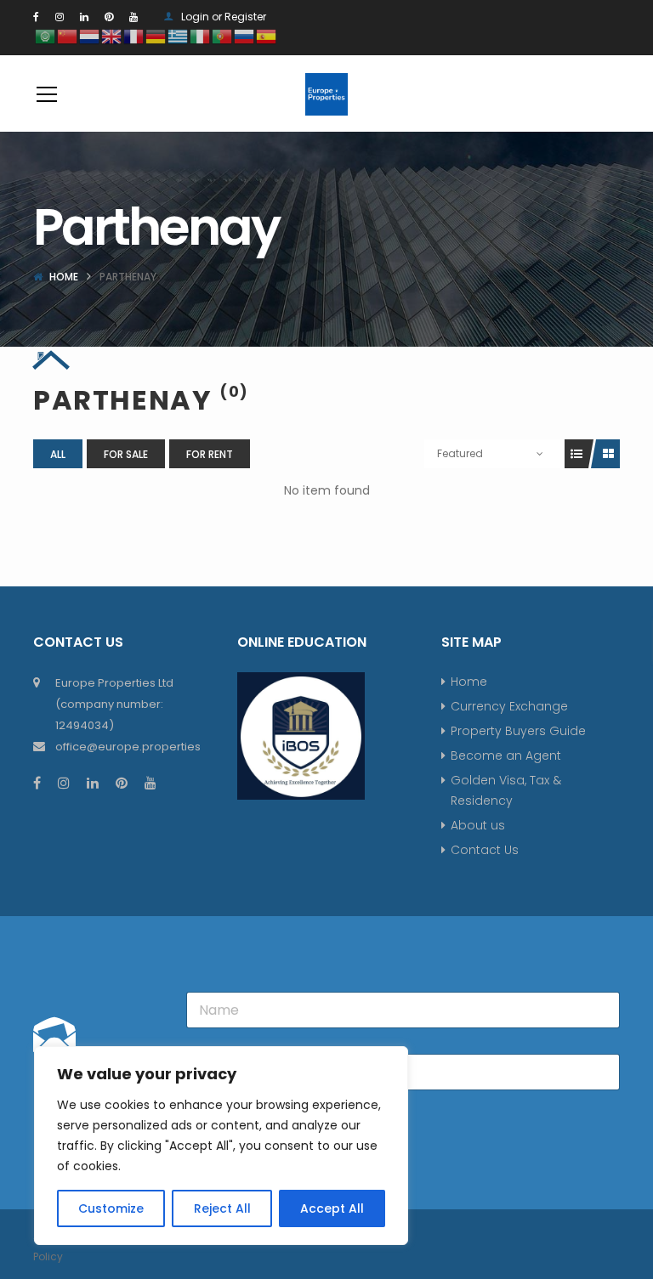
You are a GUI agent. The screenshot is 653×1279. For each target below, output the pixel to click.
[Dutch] (90, 35)
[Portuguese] (223, 35)
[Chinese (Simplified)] (68, 35)
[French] (134, 35)
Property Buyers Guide (518, 730)
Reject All (222, 1208)
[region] (221, 1145)
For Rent (209, 454)
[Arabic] (46, 35)
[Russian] (245, 35)
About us (478, 825)
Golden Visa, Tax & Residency (506, 790)
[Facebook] (36, 16)
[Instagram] (59, 16)
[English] (112, 35)
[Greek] (179, 35)
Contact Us (485, 849)
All (57, 454)
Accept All (332, 1208)
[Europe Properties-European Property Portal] (326, 93)
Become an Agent (506, 755)
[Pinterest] (109, 16)
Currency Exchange (509, 706)
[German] (156, 35)
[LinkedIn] (84, 16)
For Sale (126, 454)
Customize (111, 1208)
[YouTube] (133, 16)
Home (63, 276)
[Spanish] (267, 35)
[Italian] (201, 35)
